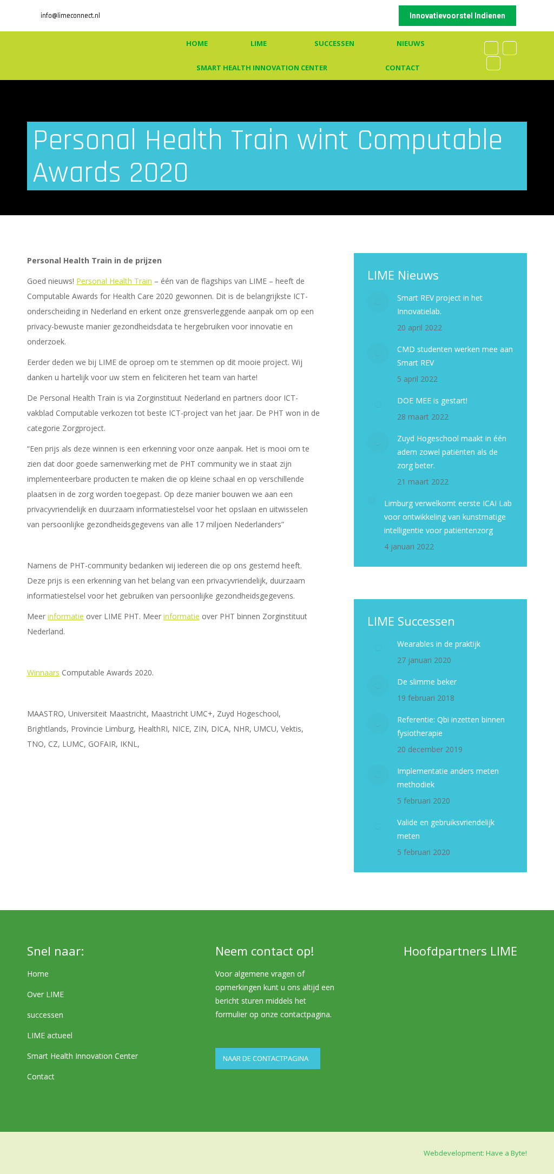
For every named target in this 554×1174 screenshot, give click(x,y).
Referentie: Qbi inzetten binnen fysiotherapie (451, 726)
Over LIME (45, 994)
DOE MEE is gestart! (432, 400)
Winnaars (43, 672)
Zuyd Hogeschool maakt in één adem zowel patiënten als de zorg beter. (451, 451)
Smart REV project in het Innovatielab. (440, 304)
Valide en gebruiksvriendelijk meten (445, 829)
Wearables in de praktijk (438, 644)
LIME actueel (49, 1035)
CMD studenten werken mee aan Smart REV (455, 356)
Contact (41, 1076)
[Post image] (378, 302)
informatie (66, 616)
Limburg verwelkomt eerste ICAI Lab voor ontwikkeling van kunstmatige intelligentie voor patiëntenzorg (448, 516)
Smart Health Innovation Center (82, 1056)
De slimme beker (427, 681)
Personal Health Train (114, 281)
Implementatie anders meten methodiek (448, 778)
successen (45, 1015)
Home (38, 974)
